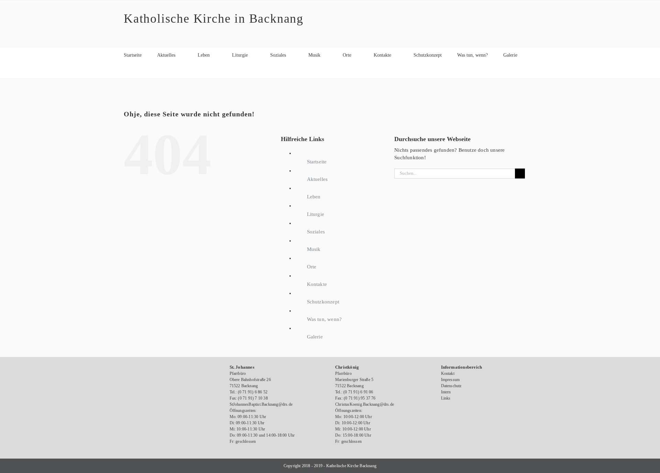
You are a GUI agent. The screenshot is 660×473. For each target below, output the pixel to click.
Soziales (316, 231)
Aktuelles (317, 179)
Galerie (315, 336)
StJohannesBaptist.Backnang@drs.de (261, 404)
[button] (126, 70)
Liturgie (315, 214)
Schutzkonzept (323, 301)
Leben (314, 196)
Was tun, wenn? (324, 319)
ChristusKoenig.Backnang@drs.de (364, 404)
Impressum (450, 379)
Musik (314, 249)
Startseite (317, 161)
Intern (446, 392)
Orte (312, 266)
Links (446, 398)
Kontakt (447, 373)
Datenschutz (451, 385)
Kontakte (317, 284)
